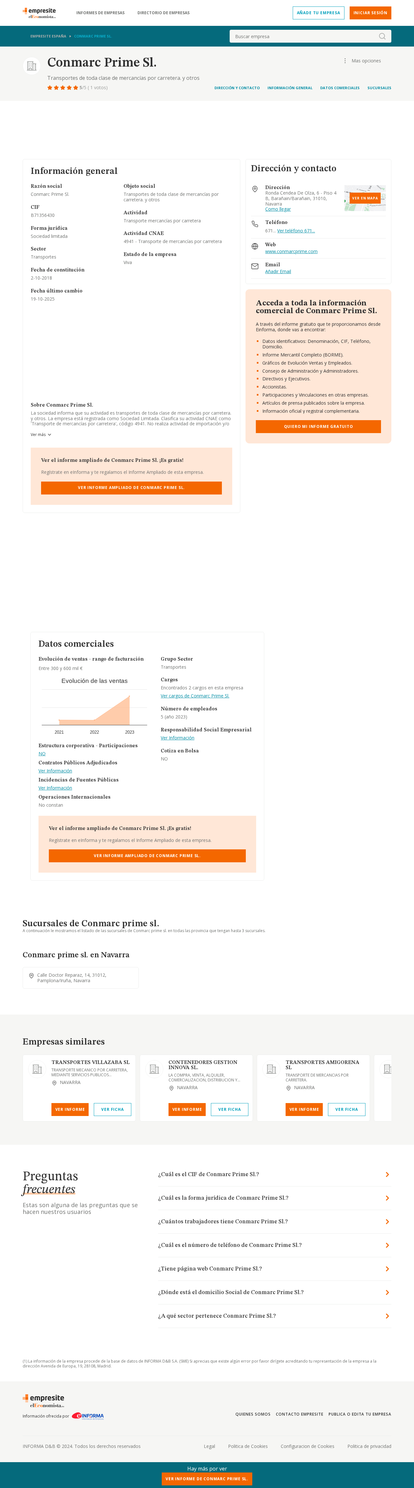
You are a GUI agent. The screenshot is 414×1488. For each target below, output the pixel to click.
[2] (57, 87)
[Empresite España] (42, 13)
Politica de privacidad (369, 1446)
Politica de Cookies (248, 1446)
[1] (50, 87)
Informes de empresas (100, 13)
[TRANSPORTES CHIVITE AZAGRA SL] (388, 1069)
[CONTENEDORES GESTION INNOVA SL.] (154, 1069)
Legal (209, 1446)
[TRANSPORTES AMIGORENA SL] (271, 1069)
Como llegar (278, 209)
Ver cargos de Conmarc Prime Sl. (195, 696)
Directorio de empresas (163, 13)
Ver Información (55, 771)
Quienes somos (252, 1414)
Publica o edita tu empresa (360, 1414)
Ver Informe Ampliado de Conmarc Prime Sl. (131, 487)
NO (42, 754)
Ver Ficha (112, 1109)
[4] (70, 87)
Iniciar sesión (370, 13)
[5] (76, 87)
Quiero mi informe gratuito (318, 426)
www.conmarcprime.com (291, 251)
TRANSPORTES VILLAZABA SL (90, 1062)
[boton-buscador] (382, 36)
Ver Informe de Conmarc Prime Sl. (207, 1479)
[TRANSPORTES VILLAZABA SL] (37, 1069)
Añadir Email (278, 271)
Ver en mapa (365, 198)
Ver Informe (70, 1109)
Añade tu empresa (318, 13)
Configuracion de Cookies (307, 1446)
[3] (63, 87)
